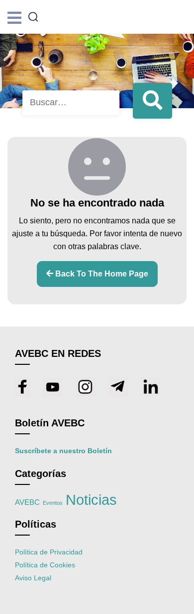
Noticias (91, 499)
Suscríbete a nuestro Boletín (63, 451)
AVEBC (27, 502)
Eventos (53, 503)
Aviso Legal (33, 578)
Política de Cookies (45, 565)
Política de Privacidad (49, 552)
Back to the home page (100, 274)
